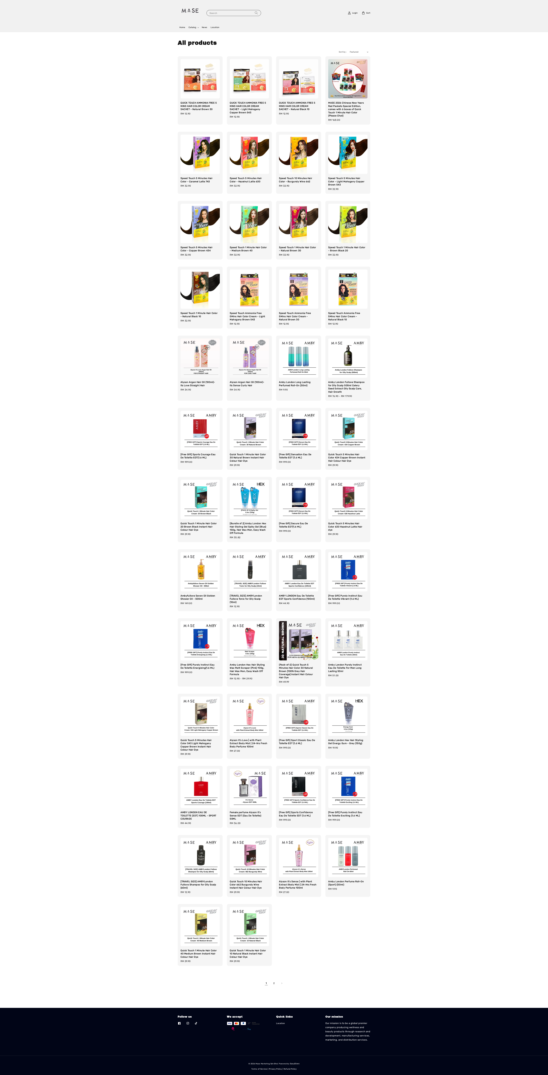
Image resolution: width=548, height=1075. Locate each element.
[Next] (282, 983)
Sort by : (343, 52)
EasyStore (295, 1064)
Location (215, 27)
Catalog (192, 27)
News (204, 27)
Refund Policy (290, 1069)
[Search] (256, 13)
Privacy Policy (275, 1069)
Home (182, 27)
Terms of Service (259, 1069)
